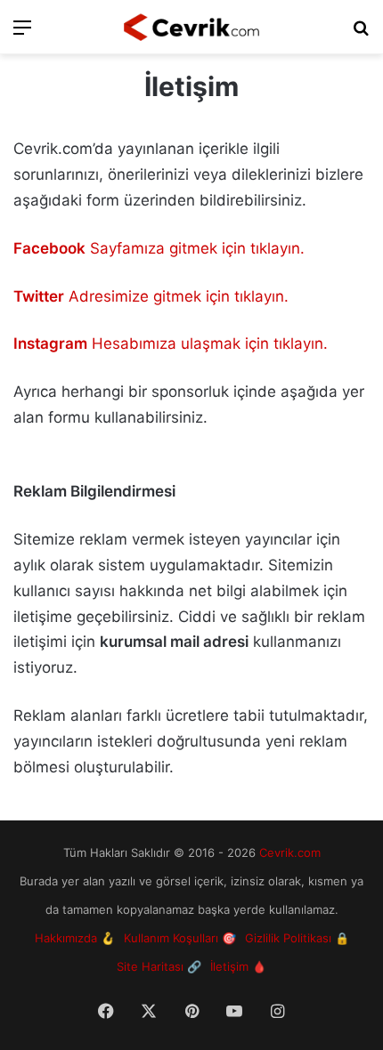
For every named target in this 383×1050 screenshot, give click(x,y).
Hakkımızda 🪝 (75, 938)
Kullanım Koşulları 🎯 (180, 938)
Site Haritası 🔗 (159, 966)
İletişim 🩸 (238, 966)
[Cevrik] (191, 26)
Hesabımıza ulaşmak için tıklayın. (170, 343)
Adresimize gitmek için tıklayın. (151, 296)
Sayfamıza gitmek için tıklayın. (159, 248)
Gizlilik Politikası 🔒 (297, 938)
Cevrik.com (290, 852)
